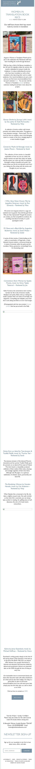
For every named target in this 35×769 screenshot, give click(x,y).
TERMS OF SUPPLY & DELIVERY (22, 761)
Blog (10, 19)
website (21, 83)
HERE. (26, 691)
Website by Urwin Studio (17, 763)
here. (16, 81)
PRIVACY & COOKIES (21, 759)
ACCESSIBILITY (7, 759)
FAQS (13, 759)
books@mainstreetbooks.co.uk (17, 727)
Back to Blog (17, 697)
